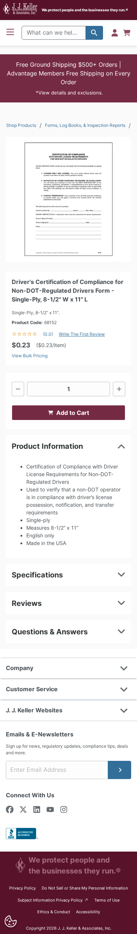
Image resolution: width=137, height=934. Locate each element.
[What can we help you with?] (94, 33)
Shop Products (21, 125)
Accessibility (88, 911)
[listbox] (68, 199)
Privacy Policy (22, 888)
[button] (68, 78)
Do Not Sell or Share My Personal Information (85, 888)
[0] (126, 32)
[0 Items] (126, 32)
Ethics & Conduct (53, 911)
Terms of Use (106, 900)
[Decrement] (18, 389)
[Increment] (119, 389)
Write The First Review (82, 334)
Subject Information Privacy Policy (53, 900)
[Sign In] (114, 33)
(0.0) (48, 334)
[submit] (119, 770)
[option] (68, 199)
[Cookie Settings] (10, 921)
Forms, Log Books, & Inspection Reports (85, 125)
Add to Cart (72, 412)
